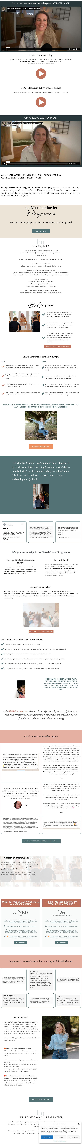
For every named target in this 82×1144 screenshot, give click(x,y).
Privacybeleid (63, 1141)
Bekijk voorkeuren (73, 1137)
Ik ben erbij (20, 942)
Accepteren (47, 1137)
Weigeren (60, 1137)
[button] (79, 1123)
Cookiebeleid (56, 1141)
